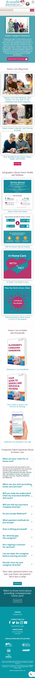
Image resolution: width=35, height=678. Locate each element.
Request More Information (16, 59)
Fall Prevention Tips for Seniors (17, 247)
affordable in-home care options (17, 474)
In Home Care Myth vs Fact (17, 282)
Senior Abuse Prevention (17, 211)
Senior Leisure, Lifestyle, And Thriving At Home (17, 129)
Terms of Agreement (22, 666)
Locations (17, 633)
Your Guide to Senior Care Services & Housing (17, 406)
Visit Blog (17, 164)
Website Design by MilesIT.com (17, 670)
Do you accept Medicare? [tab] (15, 513)
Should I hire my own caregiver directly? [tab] (13, 563)
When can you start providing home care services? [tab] (17, 485)
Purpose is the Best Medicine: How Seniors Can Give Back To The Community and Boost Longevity (17, 100)
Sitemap (31, 665)
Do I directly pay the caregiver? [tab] (10, 536)
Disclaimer (5, 666)
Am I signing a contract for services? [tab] (14, 545)
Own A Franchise (17, 632)
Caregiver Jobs (17, 614)
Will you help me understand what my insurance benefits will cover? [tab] (17, 495)
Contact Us (17, 583)
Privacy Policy (12, 666)
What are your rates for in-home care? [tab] (16, 459)
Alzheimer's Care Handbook (17, 369)
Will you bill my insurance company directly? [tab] (15, 505)
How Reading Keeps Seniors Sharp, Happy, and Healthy (17, 158)
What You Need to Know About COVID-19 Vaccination (17, 318)
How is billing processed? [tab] (15, 529)
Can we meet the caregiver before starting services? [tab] (16, 554)
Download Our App (17, 626)
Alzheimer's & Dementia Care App (17, 442)
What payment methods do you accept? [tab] (16, 521)
